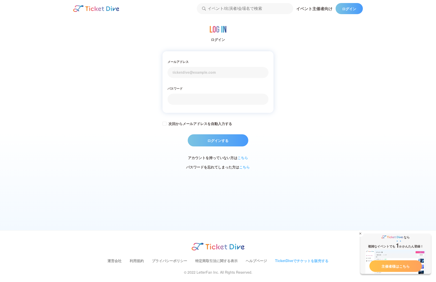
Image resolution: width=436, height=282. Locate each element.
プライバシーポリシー (169, 260)
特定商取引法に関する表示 (216, 260)
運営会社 (114, 260)
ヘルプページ (256, 260)
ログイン (349, 8)
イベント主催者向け (314, 8)
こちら (242, 157)
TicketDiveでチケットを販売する (302, 260)
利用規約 (137, 260)
